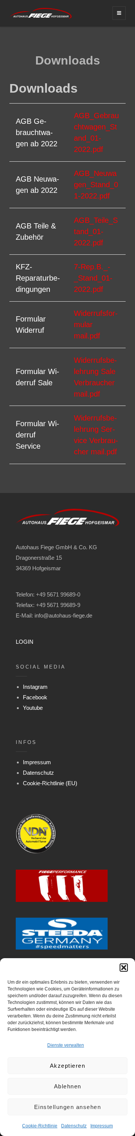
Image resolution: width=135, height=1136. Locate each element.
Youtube (33, 708)
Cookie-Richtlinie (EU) (50, 783)
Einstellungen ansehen (67, 1107)
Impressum (101, 1125)
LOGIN (24, 642)
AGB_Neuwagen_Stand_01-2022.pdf (96, 184)
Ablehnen (67, 1086)
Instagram (35, 687)
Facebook (35, 697)
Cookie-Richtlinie (39, 1125)
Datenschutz (74, 1125)
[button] (124, 967)
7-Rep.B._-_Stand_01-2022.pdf (93, 278)
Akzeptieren (68, 1065)
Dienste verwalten (65, 1045)
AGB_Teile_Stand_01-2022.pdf (96, 231)
